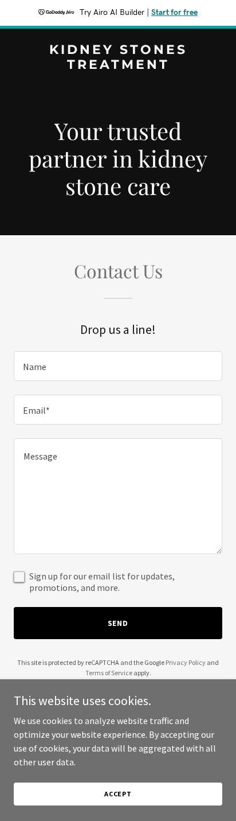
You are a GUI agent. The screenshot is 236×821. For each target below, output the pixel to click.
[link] (118, 65)
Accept (118, 793)
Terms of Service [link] (108, 672)
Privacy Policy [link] (186, 662)
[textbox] (118, 366)
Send (118, 623)
